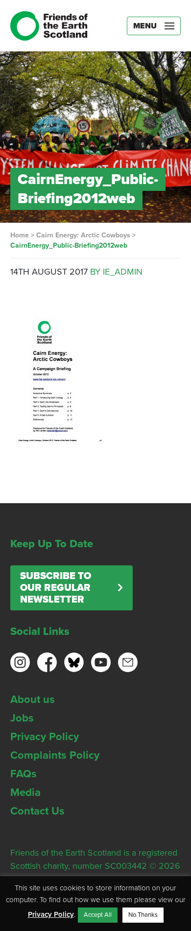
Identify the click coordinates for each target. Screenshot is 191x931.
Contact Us (37, 811)
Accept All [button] (98, 915)
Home (19, 235)
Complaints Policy (54, 755)
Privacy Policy (44, 736)
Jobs (22, 718)
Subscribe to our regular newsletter (55, 587)
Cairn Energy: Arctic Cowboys (83, 235)
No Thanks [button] (143, 915)
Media (25, 792)
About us (32, 699)
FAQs (23, 774)
